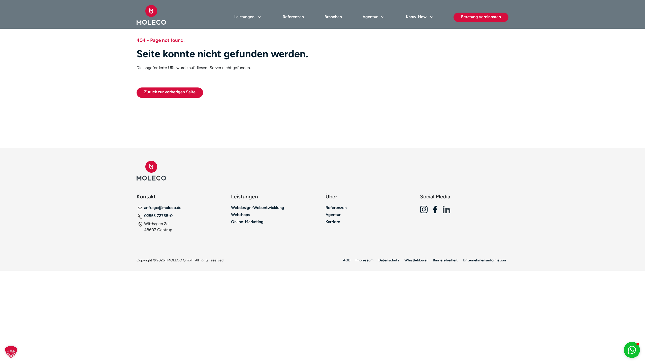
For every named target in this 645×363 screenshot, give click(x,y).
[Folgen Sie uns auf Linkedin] (448, 211)
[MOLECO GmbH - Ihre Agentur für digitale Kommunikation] (165, 15)
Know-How (416, 16)
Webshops (240, 214)
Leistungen (244, 16)
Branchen (333, 16)
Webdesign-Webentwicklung (257, 207)
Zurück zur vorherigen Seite (170, 91)
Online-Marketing (247, 221)
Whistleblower (416, 260)
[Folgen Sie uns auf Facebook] (437, 211)
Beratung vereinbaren (481, 16)
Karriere (333, 221)
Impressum (364, 260)
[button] (11, 352)
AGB (346, 260)
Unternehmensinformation (484, 260)
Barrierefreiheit (445, 260)
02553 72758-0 (158, 215)
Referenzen (293, 16)
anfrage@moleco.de (162, 207)
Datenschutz (388, 260)
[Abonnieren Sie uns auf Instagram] (425, 211)
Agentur (370, 16)
